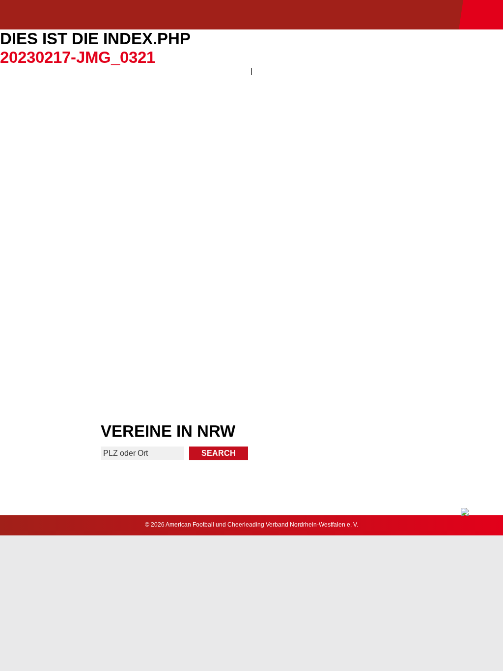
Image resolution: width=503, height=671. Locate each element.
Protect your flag (125, 233)
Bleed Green (378, 233)
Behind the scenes (378, 329)
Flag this (124, 329)
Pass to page (124, 138)
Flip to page (378, 138)
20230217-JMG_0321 (77, 57)
